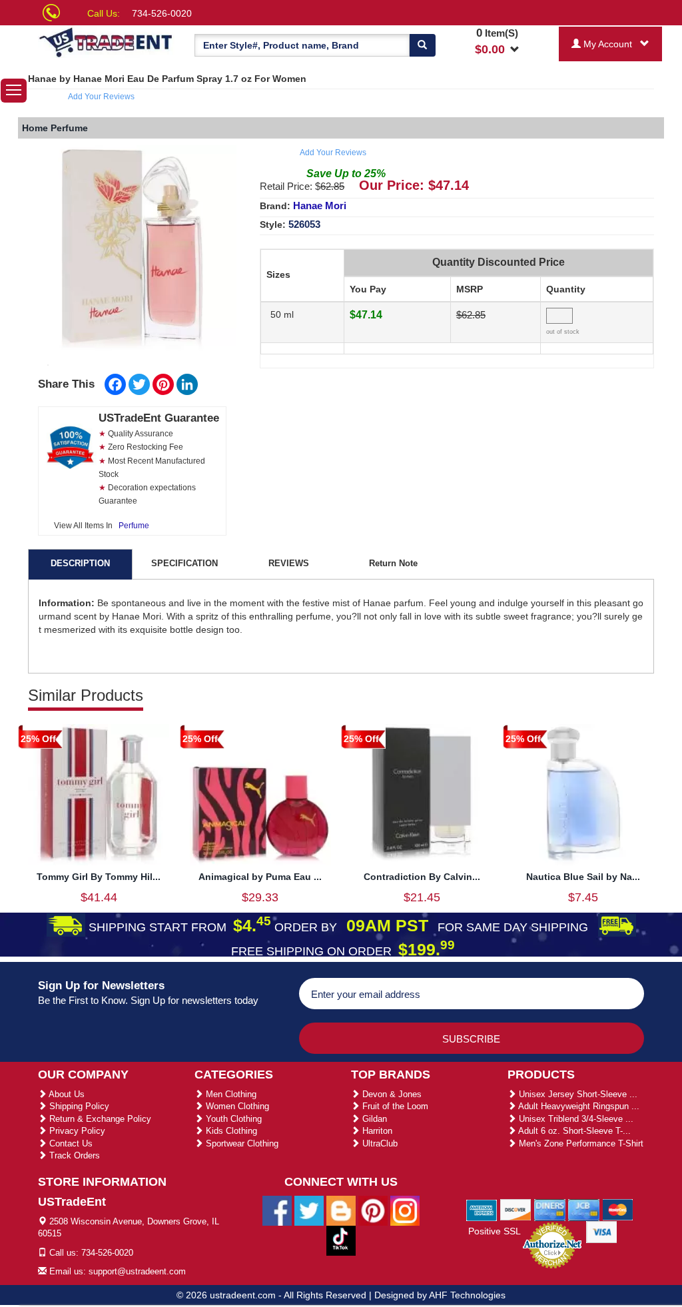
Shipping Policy (78, 1106)
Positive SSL (494, 1231)
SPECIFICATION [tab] (184, 563)
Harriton (376, 1131)
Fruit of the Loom (394, 1106)
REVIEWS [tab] (288, 563)
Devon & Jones (391, 1094)
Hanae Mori (319, 205)
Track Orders (73, 1155)
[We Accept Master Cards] (617, 1209)
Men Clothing (229, 1094)
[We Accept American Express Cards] (482, 1209)
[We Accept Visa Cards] (601, 1231)
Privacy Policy (76, 1131)
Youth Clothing (232, 1119)
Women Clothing (236, 1106)
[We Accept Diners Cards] (549, 1209)
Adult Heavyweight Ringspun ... (577, 1106)
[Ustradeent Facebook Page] (277, 1209)
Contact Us (70, 1143)
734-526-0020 (162, 13)
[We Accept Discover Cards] (515, 1209)
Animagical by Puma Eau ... (260, 876)
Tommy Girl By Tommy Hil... (99, 876)
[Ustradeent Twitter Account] (309, 1209)
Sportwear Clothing (240, 1143)
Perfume (134, 525)
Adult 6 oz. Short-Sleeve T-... (573, 1131)
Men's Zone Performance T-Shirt (579, 1143)
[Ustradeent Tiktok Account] (341, 1239)
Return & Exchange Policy (99, 1119)
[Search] (422, 45)
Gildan (373, 1119)
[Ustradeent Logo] (106, 41)
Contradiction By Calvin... (422, 876)
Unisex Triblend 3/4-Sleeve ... (574, 1119)
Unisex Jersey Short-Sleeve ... (576, 1094)
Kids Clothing (230, 1131)
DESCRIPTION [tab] (80, 563)
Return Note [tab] (393, 563)
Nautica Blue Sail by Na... (583, 876)
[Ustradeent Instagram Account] (405, 1209)
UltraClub (379, 1143)
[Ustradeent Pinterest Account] (373, 1209)
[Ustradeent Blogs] (341, 1209)
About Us (66, 1094)
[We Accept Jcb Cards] (583, 1209)
